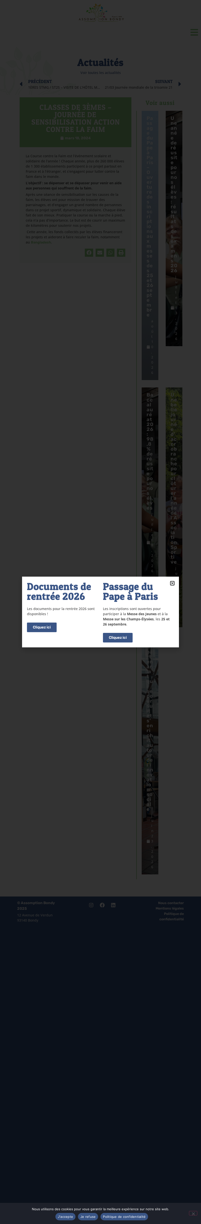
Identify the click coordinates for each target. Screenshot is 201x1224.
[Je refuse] (193, 1213)
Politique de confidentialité (124, 1217)
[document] (100, 612)
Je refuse (88, 1217)
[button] (172, 583)
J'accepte (65, 1217)
